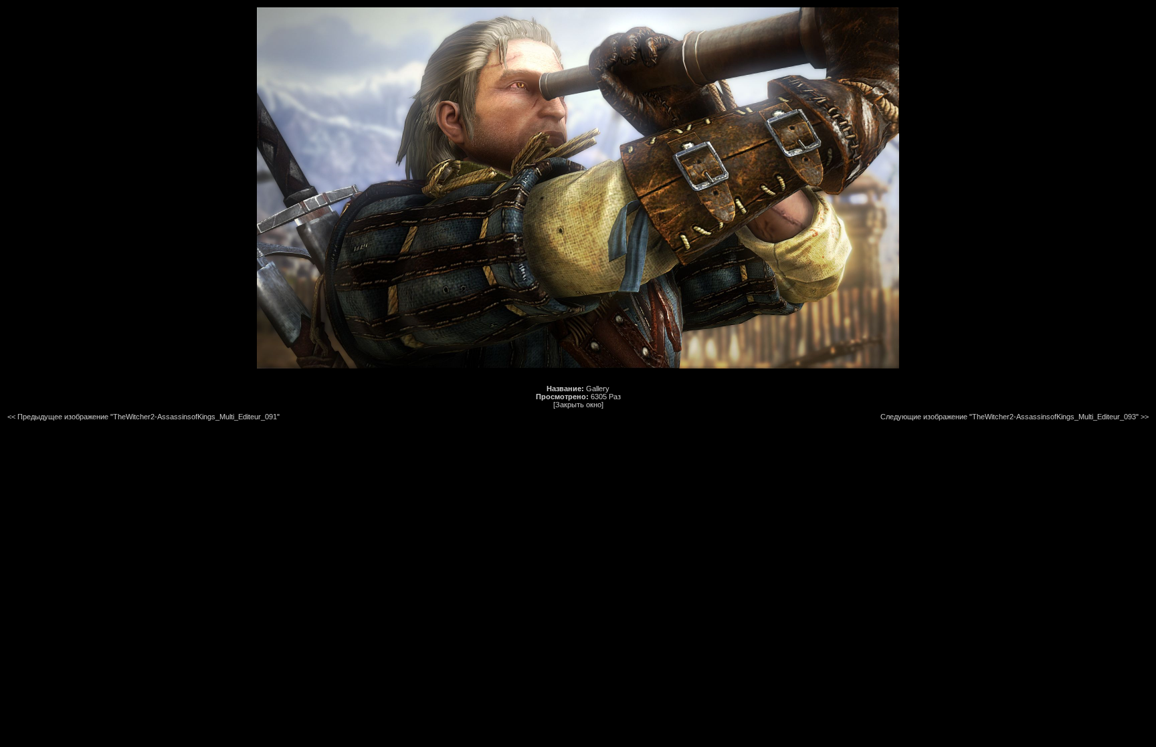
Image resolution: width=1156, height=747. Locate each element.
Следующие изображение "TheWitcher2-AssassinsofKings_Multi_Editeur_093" (1009, 417)
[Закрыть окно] (578, 405)
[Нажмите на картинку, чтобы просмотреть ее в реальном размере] (578, 366)
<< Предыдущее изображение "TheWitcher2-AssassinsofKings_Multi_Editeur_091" (143, 417)
